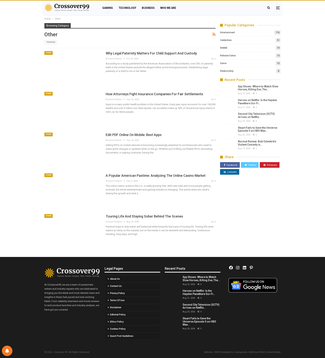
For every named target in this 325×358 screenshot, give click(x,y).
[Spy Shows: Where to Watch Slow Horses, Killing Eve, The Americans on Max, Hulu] (227, 90)
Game (223, 63)
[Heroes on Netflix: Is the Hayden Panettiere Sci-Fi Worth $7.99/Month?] (227, 104)
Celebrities (226, 40)
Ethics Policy (117, 321)
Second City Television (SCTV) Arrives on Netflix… (256, 115)
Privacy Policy (117, 293)
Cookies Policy (117, 329)
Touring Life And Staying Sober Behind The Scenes (144, 216)
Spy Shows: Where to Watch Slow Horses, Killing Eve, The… (258, 88)
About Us (115, 279)
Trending (50, 42)
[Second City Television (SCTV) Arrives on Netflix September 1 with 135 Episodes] (227, 117)
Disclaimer (115, 307)
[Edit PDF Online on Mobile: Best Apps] (72, 151)
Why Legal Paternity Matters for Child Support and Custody (151, 53)
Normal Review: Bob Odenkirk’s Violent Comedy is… (257, 143)
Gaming (107, 7)
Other (48, 53)
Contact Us (116, 286)
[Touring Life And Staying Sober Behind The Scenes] (72, 232)
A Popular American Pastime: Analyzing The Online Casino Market (156, 175)
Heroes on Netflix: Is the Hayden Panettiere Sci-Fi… (257, 102)
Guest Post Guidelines (121, 336)
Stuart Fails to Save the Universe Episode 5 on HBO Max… (257, 129)
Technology (127, 7)
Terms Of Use (117, 300)
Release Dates (228, 55)
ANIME (223, 47)
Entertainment (227, 32)
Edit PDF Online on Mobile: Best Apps (134, 135)
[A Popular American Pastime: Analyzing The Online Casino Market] (72, 191)
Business (148, 7)
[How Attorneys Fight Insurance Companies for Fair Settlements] (72, 110)
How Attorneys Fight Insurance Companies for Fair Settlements (154, 94)
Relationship (227, 70)
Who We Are (168, 7)
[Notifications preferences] (7, 351)
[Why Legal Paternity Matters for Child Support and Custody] (72, 69)
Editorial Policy (117, 314)
